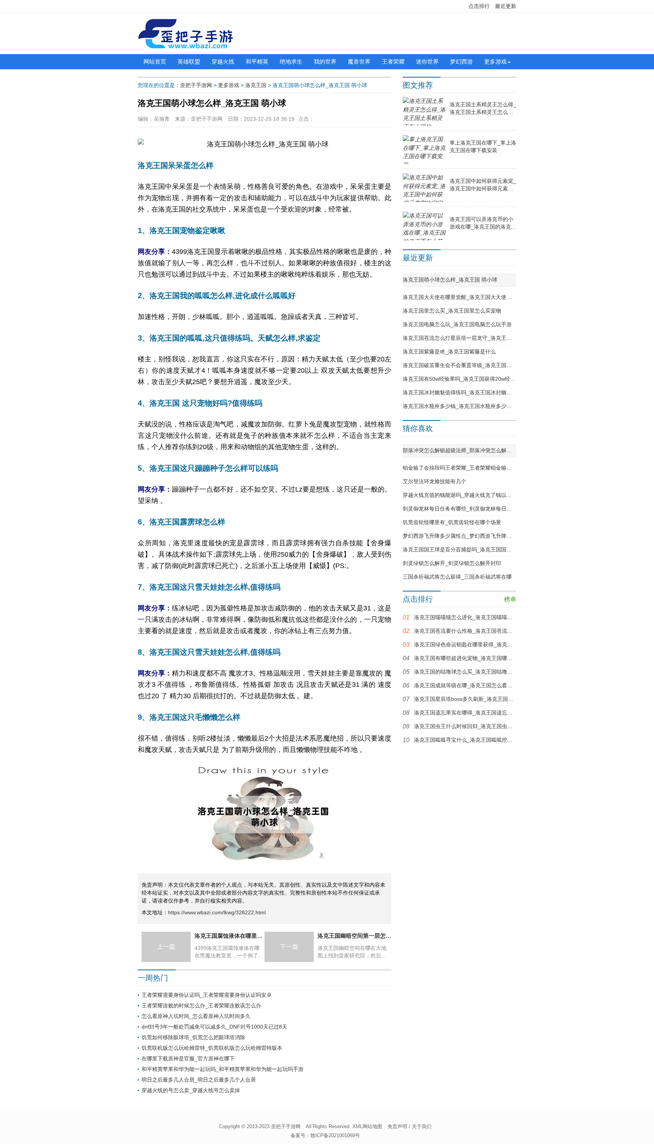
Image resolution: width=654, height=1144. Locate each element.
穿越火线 (223, 61)
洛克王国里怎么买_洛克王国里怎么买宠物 (452, 311)
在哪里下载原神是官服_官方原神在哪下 (188, 1058)
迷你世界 (427, 61)
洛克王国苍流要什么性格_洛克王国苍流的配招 (468, 631)
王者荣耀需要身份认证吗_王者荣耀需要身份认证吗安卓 (207, 995)
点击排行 (479, 6)
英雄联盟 (189, 61)
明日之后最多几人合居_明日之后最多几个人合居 (199, 1080)
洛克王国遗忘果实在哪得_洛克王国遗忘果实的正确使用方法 (484, 713)
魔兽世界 (359, 61)
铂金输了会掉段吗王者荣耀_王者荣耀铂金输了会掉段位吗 (470, 468)
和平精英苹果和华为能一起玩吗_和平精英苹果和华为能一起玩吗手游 (223, 1069)
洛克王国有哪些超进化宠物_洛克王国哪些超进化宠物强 (479, 658)
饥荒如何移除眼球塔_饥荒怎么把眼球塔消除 (193, 1037)
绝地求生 (291, 61)
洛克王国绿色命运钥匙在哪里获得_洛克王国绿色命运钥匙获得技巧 (492, 644)
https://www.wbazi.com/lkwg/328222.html (217, 912)
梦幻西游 (461, 61)
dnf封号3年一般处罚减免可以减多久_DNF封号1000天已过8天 (214, 1027)
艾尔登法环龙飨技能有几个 (434, 481)
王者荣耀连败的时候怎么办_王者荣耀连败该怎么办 (201, 1005)
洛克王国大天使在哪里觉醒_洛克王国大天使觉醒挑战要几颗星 (476, 297)
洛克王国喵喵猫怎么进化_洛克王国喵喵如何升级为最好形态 (484, 617)
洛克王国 (255, 85)
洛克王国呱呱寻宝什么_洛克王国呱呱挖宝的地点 (471, 740)
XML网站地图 (367, 1126)
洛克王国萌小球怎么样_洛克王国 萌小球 (450, 280)
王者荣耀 (393, 61)
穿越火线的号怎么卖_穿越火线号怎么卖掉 (191, 1090)
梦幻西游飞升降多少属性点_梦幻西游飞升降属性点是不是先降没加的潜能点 (492, 536)
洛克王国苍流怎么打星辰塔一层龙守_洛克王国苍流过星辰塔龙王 (478, 338)
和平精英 (257, 61)
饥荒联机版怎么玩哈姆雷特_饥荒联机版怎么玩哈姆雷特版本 (212, 1048)
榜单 (510, 599)
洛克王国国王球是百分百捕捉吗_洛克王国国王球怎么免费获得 (476, 549)
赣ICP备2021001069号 (335, 1135)
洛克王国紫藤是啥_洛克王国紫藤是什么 (449, 352)
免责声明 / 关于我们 (409, 1126)
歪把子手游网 (196, 85)
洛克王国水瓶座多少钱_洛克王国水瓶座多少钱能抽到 (465, 406)
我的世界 (325, 61)
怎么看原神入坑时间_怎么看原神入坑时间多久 (196, 1016)
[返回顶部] (581, 1022)
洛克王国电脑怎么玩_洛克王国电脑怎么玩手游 (457, 324)
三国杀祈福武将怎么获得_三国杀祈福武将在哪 (457, 577)
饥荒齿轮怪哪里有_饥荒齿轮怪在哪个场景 (452, 522)
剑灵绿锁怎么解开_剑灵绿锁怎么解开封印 (452, 563)
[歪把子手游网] (185, 33)
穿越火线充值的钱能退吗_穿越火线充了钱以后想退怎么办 (470, 495)
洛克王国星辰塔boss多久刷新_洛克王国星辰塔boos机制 (480, 699)
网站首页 (154, 61)
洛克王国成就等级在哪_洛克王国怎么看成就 (466, 685)
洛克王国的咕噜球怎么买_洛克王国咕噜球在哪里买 (474, 672)
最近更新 (505, 6)
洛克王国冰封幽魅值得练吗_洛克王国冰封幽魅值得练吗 (468, 392)
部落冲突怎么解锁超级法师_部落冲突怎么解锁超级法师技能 (473, 450)
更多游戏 (495, 61)
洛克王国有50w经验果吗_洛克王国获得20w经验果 (462, 379)
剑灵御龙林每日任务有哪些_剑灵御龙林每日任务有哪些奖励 (473, 509)
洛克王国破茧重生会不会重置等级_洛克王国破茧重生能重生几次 (478, 365)
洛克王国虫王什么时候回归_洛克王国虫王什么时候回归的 (482, 726)
